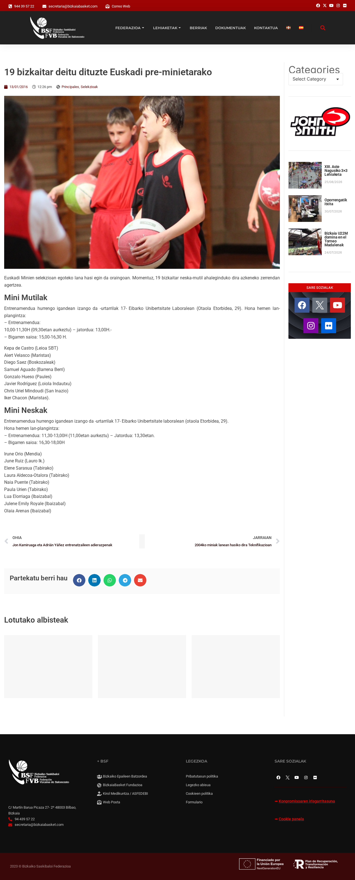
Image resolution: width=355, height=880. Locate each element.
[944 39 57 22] (10, 6)
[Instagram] (310, 325)
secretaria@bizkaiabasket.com (73, 6)
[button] (79, 580)
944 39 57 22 (24, 6)
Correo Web (121, 6)
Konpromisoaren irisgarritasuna (307, 801)
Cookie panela (291, 819)
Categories (314, 69)
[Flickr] (328, 325)
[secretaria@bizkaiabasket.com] (44, 6)
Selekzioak (89, 87)
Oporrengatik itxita (335, 202)
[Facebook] (302, 305)
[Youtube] (337, 305)
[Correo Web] (108, 6)
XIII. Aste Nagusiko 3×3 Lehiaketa (336, 170)
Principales (70, 87)
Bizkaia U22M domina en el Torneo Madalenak (336, 239)
